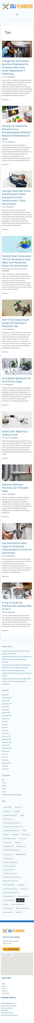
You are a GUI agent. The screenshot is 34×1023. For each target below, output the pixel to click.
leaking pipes (21, 846)
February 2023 (6, 736)
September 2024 (7, 704)
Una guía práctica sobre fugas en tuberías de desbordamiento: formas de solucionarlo (16, 547)
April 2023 (5, 730)
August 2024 (5, 707)
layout (17, 842)
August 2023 (5, 718)
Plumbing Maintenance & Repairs (16, 269)
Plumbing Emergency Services (9, 1015)
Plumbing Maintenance (7, 1013)
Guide (3, 207)
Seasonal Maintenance (10, 889)
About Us (4, 988)
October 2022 (6, 745)
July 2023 (4, 721)
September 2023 (7, 715)
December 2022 (6, 739)
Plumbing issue (8, 858)
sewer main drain (9, 896)
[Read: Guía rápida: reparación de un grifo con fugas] (17, 366)
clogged (17, 811)
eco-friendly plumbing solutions (13, 826)
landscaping (7, 842)
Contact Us (5, 991)
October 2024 (6, 701)
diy (22, 815)
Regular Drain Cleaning (10, 881)
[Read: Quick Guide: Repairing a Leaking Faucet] (17, 419)
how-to (4, 792)
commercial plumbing (10, 815)
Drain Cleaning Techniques (11, 823)
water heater (8, 908)
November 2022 (6, 742)
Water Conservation (17, 904)
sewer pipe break (23, 896)
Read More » (5, 99)
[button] (17, 14)
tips (20, 900)
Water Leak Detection (7, 1008)
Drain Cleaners (8, 819)
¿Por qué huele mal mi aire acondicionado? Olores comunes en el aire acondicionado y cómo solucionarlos (16, 197)
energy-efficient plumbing (11, 830)
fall (24, 830)
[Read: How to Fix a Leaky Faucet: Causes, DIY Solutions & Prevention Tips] (17, 308)
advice (7, 807)
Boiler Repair (4, 1010)
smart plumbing (8, 900)
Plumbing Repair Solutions (8, 1003)
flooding (15, 834)
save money (8, 885)
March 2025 (5, 695)
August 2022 (5, 751)
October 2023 (6, 712)
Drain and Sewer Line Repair (9, 1006)
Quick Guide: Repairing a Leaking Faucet (15, 433)
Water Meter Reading (22, 908)
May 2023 (5, 727)
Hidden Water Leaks (9, 838)
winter (18, 912)
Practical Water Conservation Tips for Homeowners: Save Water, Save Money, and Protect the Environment (16, 260)
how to (22, 838)
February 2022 (6, 763)
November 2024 (6, 698)
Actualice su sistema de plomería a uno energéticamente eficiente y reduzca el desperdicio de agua (16, 132)
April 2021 (5, 766)
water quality (7, 912)
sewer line (24, 889)
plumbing (21, 854)
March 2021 (5, 769)
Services (4, 986)
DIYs (3, 384)
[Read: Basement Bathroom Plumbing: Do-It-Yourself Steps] (17, 472)
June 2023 (5, 724)
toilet (5, 904)
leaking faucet (8, 846)
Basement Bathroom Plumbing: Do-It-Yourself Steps (15, 488)
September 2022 (7, 748)
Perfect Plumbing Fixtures (11, 850)
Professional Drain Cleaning (11, 877)
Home (3, 984)
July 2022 (4, 754)
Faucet (4, 783)
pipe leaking (7, 854)
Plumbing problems (9, 866)
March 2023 (5, 733)
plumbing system (9, 869)
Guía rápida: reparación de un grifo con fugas (16, 380)
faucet (6, 834)
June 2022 (5, 757)
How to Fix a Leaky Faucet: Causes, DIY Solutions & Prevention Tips (16, 323)
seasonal (21, 885)
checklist (6, 811)
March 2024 (5, 710)
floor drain (26, 834)
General (4, 77)
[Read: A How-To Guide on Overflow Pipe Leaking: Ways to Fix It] (17, 591)
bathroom (18, 807)
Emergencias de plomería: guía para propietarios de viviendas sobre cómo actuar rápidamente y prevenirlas (15, 67)
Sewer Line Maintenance (10, 892)
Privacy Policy (5, 993)
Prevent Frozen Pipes (10, 873)
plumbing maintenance (10, 862)
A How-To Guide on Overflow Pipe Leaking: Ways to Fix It (17, 606)
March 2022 (5, 760)
